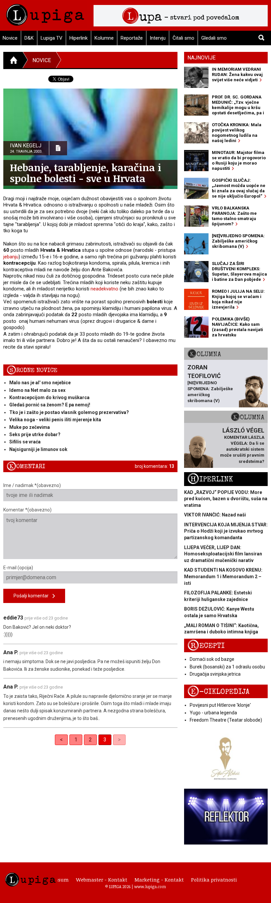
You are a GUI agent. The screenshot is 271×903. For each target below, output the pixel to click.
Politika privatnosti (214, 879)
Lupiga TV (51, 38)
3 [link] (104, 739)
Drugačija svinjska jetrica (215, 674)
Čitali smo (183, 38)
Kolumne (104, 38)
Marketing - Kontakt (159, 879)
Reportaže (132, 38)
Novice (41, 60)
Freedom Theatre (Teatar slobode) (226, 720)
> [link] (119, 739)
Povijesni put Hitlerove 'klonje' (220, 705)
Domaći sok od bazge (212, 659)
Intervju (158, 38)
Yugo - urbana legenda (213, 712)
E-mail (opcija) (18, 567)
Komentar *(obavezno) (27, 509)
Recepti (206, 646)
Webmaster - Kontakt (101, 879)
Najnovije (201, 58)
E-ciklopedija (218, 692)
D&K (29, 38)
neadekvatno (104, 289)
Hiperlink (78, 38)
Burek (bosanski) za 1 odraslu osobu (227, 666)
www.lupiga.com (150, 886)
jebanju (11, 257)
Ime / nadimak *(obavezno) (32, 485)
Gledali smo (214, 38)
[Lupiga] (45, 13)
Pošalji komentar (33, 595)
